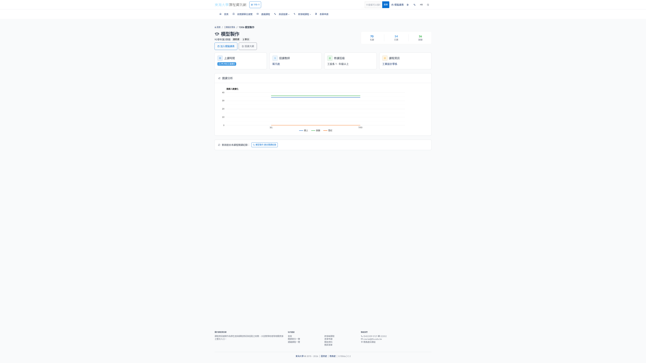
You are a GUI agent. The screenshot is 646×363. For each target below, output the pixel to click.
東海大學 (300, 356)
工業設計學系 (229, 27)
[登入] (407, 4)
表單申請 (328, 339)
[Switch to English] (414, 4)
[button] (281, 14)
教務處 (333, 356)
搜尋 (386, 4)
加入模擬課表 (227, 46)
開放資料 (328, 342)
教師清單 (328, 345)
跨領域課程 (329, 336)
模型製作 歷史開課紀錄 (266, 145)
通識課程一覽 (294, 342)
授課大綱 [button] (249, 46)
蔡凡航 (276, 64)
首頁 (218, 27)
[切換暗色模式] (428, 4)
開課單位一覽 (294, 339)
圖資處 (324, 356)
